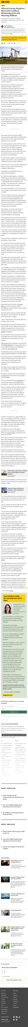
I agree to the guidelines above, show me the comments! (14, 735)
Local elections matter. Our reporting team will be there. (13, 598)
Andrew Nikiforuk (8, 25)
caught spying (10, 433)
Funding (3, 1001)
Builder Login (4, 1019)
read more (11, 476)
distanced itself (8, 345)
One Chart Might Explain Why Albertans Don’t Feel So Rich (12, 806)
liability (3, 332)
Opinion (15, 1003)
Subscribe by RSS (5, 1021)
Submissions (4, 1009)
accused (16, 523)
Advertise (3, 1003)
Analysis (15, 995)
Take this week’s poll (14, 980)
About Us (3, 993)
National (15, 999)
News (2, 5)
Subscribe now (14, 712)
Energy (11, 590)
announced (7, 343)
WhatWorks (16, 1007)
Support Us (4, 1013)
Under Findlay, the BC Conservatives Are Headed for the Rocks (13, 797)
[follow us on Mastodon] (9, 43)
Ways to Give (4, 1011)
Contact (3, 999)
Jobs (2, 1005)
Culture (15, 997)
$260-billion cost (12, 349)
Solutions (15, 1001)
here (11, 33)
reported (3, 580)
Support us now (7, 695)
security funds (5, 375)
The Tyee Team (4, 997)
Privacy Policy (4, 1007)
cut (11, 424)
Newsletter (3, 995)
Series (14, 1005)
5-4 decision (16, 550)
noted (15, 569)
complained (20, 380)
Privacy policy (3, 714)
